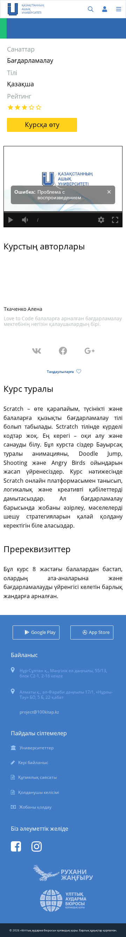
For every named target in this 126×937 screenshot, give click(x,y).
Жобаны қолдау (35, 807)
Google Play (43, 632)
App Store (99, 632)
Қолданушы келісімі (38, 792)
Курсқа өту (42, 124)
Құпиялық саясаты (37, 777)
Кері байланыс (33, 762)
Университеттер (37, 748)
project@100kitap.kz (39, 712)
